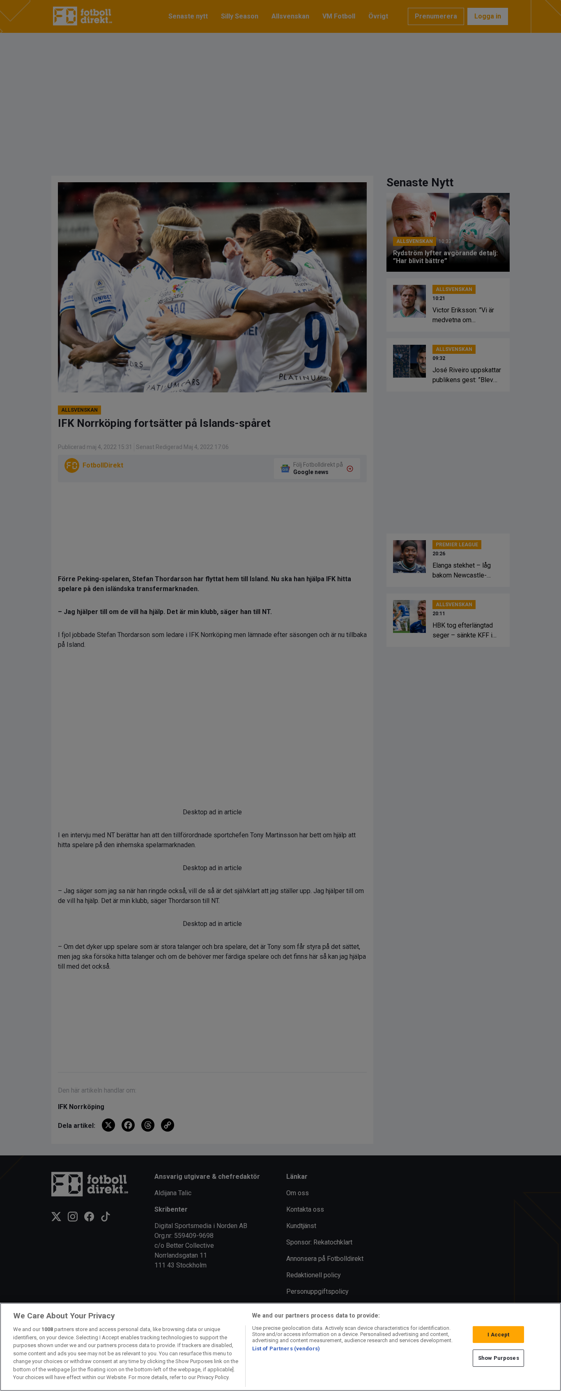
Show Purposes (498, 1358)
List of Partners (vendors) (286, 1348)
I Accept (498, 1334)
